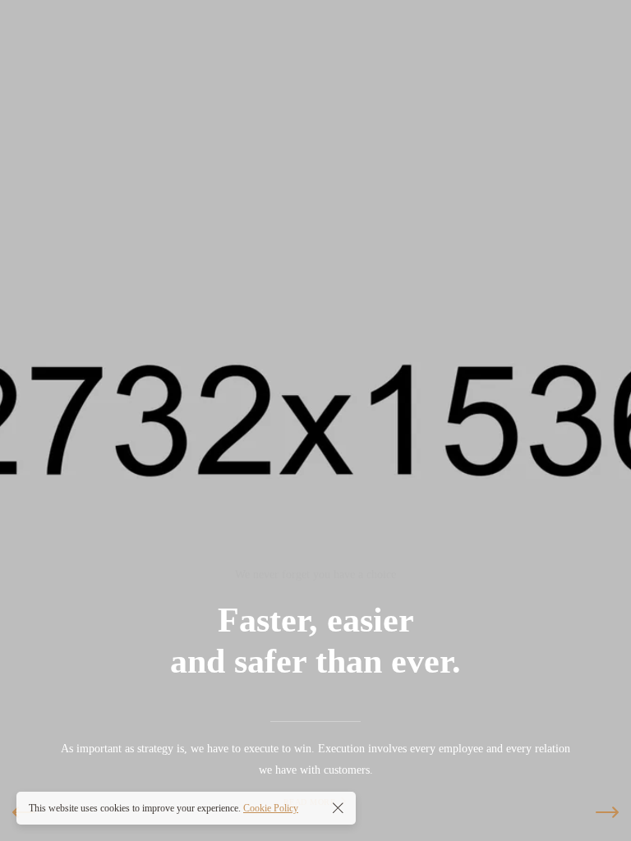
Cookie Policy (270, 808)
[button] (607, 812)
